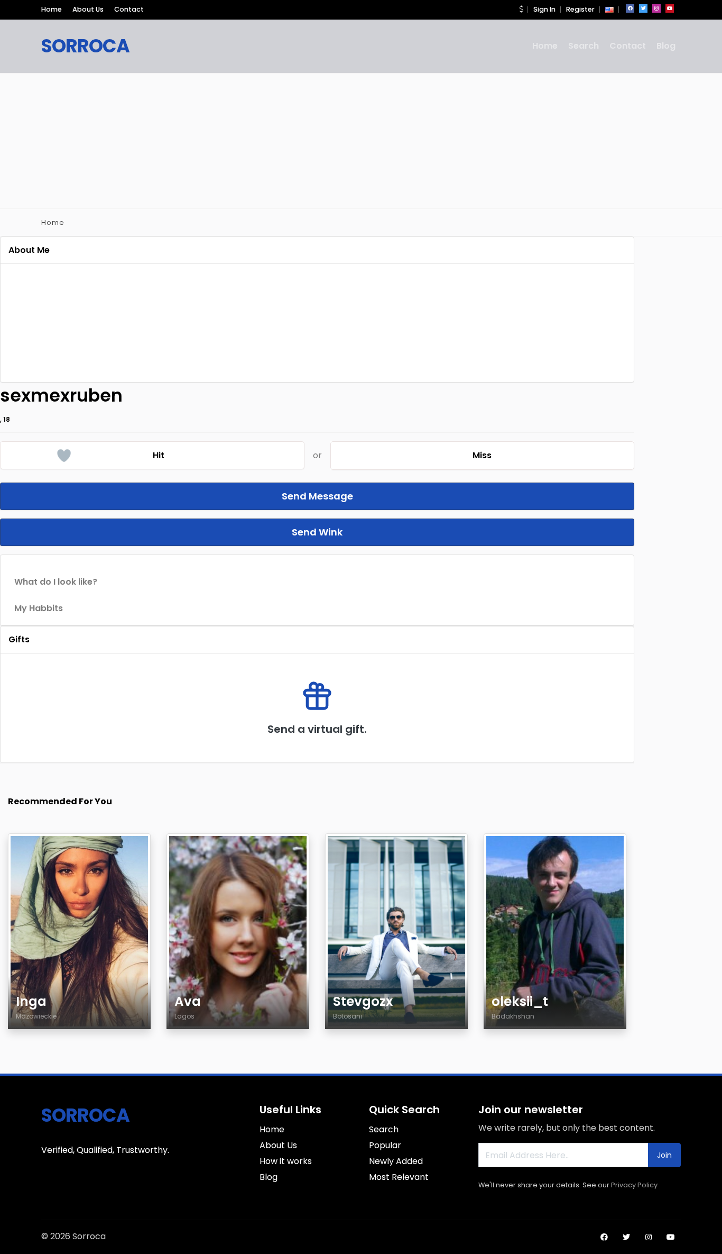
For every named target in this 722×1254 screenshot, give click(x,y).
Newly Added (396, 1161)
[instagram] (656, 8)
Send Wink (317, 532)
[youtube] (669, 8)
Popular (385, 1145)
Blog (665, 46)
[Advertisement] (361, 139)
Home (51, 9)
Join (664, 1155)
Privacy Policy (634, 1184)
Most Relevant (399, 1177)
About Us (88, 9)
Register (580, 9)
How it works (286, 1161)
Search (583, 46)
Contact (129, 9)
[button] (521, 9)
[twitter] (643, 8)
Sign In (544, 9)
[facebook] (630, 8)
